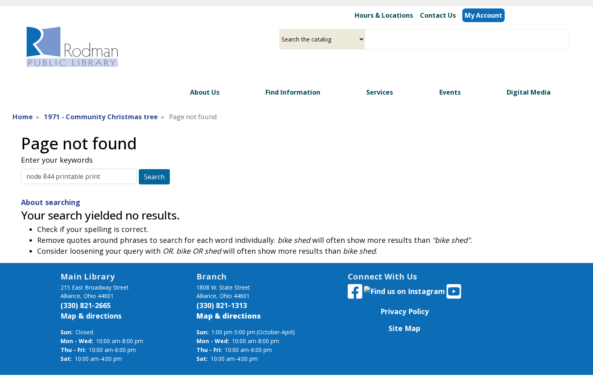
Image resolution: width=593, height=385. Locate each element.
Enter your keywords (57, 160)
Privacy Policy (404, 311)
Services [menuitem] (379, 92)
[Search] (566, 39)
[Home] (71, 46)
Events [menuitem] (450, 92)
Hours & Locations (384, 15)
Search (154, 176)
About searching (50, 202)
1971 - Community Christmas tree (101, 116)
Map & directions (91, 316)
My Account (483, 15)
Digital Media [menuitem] (529, 92)
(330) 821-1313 (221, 305)
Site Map (404, 328)
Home (23, 116)
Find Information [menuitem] (292, 92)
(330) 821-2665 (86, 305)
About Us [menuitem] (204, 92)
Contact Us (438, 15)
